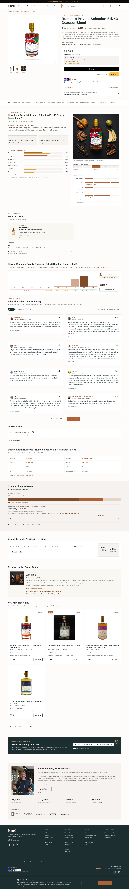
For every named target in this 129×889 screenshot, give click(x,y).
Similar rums (112, 102)
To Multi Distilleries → (19, 552)
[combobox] (81, 6)
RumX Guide (102, 102)
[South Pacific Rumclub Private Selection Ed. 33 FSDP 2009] (26, 683)
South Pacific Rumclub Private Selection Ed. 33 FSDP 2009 (26, 702)
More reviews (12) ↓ (57, 419)
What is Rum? (68, 833)
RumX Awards (48, 842)
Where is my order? (110, 833)
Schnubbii (75, 345)
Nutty (12, 165)
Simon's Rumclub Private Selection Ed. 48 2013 (64, 645)
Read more (71, 333)
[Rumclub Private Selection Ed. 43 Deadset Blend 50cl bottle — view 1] (11, 68)
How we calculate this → (15, 440)
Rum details (70, 102)
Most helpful (111, 309)
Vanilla (13, 159)
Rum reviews (51, 102)
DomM (16, 345)
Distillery (94, 102)
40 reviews (20, 652)
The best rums (48, 837)
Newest (118, 309)
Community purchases (82, 102)
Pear (93, 197)
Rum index (67, 851)
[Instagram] (13, 844)
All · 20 (11, 309)
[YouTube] (17, 844)
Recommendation (27, 102)
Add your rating (109, 289)
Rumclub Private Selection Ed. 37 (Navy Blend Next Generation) (25, 646)
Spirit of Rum (29, 462)
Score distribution (40, 102)
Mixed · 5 (30, 309)
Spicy (9, 153)
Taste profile (16, 102)
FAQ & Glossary (68, 835)
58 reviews (20, 708)
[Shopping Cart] (119, 6)
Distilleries (67, 844)
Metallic (13, 168)
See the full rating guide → (97, 267)
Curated (103, 309)
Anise (12, 172)
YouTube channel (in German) (47, 793)
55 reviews (96, 652)
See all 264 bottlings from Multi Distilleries (24, 727)
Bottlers (66, 847)
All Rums (46, 833)
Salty (12, 162)
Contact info (108, 837)
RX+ (86, 844)
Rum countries (68, 842)
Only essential (89, 883)
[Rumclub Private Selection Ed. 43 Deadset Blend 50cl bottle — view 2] (17, 68)
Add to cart (91, 69)
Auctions (46, 840)
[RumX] (11, 6)
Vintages (66, 849)
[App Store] (115, 872)
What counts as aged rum (34, 588)
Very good (72, 28)
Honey (12, 156)
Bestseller (47, 835)
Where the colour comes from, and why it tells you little (43, 594)
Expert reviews (68, 837)
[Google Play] (119, 872)
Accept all (105, 883)
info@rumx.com (13, 840)
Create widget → (29, 475)
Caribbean (29, 458)
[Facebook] (9, 844)
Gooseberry (88, 197)
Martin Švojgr (18, 317)
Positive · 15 (20, 309)
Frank (73, 317)
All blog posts (68, 840)
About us (87, 833)
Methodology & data (90, 835)
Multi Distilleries (87, 458)
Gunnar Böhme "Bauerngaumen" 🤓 (82, 396)
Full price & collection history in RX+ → (68, 513)
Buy (9, 102)
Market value (60, 102)
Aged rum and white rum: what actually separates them (43, 591)
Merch (46, 844)
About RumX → (45, 789)
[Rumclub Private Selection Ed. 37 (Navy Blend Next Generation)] (26, 627)
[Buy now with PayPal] (114, 74)
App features (88, 837)
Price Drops (67, 854)
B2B (86, 840)
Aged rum (65, 15)
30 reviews (58, 652)
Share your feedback (110, 835)
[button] (32, 39)
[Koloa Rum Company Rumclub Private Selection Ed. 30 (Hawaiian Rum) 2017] (102, 627)
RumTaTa (74, 371)
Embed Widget (89, 842)
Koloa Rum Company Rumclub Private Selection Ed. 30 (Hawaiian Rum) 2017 (102, 646)
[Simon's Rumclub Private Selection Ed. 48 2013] (64, 627)
